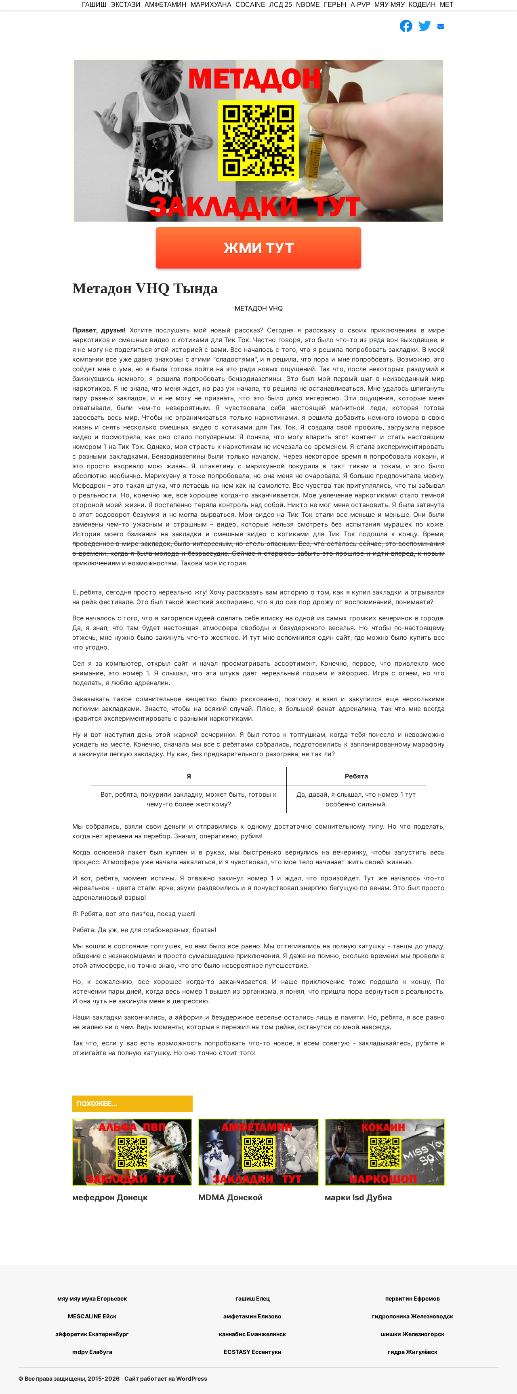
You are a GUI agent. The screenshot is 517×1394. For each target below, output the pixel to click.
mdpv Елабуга (92, 1351)
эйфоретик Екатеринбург (92, 1334)
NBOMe (308, 4)
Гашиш (94, 4)
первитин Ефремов (412, 1298)
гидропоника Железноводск (412, 1316)
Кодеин (422, 4)
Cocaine (250, 4)
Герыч (335, 4)
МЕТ (447, 4)
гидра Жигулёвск (412, 1351)
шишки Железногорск (412, 1334)
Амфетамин (166, 4)
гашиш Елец (252, 1298)
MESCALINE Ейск (92, 1316)
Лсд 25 (280, 4)
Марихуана (211, 4)
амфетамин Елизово (252, 1316)
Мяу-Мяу (389, 4)
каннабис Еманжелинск (252, 1334)
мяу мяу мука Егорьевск (92, 1298)
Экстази (126, 4)
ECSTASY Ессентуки (253, 1351)
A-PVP (360, 4)
